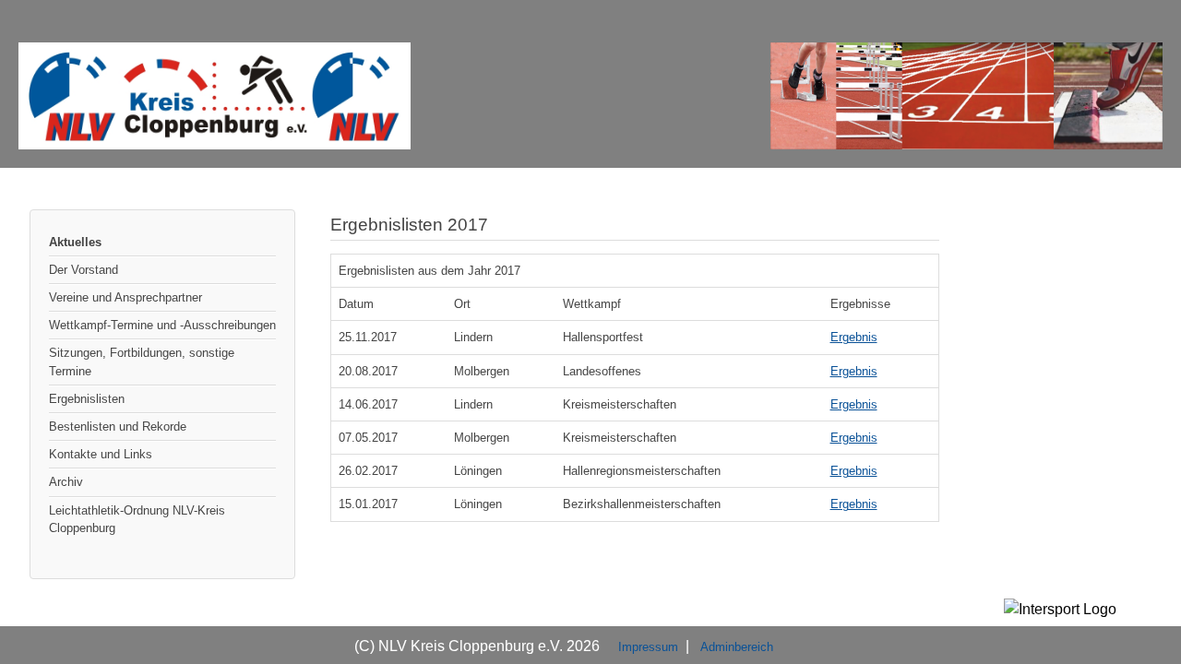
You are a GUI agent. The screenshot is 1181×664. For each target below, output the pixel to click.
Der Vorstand (83, 270)
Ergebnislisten (87, 399)
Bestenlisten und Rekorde (117, 426)
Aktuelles (75, 242)
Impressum (648, 647)
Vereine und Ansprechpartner (125, 297)
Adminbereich (736, 647)
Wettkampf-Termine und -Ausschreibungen (162, 325)
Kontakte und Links (100, 454)
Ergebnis (853, 337)
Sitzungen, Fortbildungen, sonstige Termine (141, 361)
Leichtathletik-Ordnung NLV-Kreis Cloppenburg (137, 519)
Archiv (66, 482)
